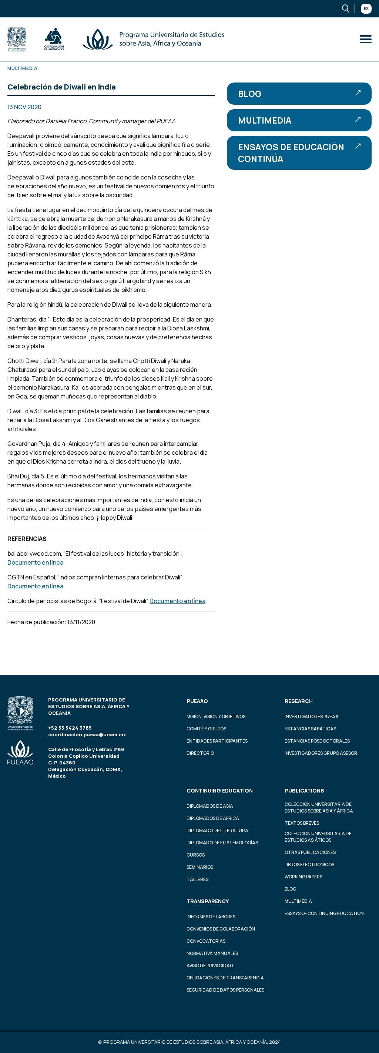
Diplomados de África (213, 818)
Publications (304, 790)
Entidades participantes (217, 741)
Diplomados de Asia (210, 806)
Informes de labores (211, 917)
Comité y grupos (206, 729)
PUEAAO (197, 700)
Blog (249, 94)
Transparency (208, 901)
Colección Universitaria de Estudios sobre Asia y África (319, 807)
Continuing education (220, 790)
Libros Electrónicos (309, 864)
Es (366, 8)
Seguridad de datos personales (225, 990)
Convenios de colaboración (221, 929)
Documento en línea (35, 562)
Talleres (197, 879)
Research (299, 700)
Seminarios (200, 867)
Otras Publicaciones (310, 852)
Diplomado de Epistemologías (222, 843)
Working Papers (303, 877)
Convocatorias (206, 941)
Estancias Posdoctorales (317, 741)
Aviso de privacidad (210, 965)
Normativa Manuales (212, 953)
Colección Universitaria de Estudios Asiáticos (318, 836)
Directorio (200, 753)
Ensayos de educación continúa (291, 153)
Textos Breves (302, 823)
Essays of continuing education (324, 913)
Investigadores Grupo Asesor (321, 753)
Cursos (196, 855)
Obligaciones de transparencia (225, 978)
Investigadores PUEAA (312, 716)
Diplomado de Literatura (217, 830)
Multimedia (264, 120)
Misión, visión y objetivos (216, 716)
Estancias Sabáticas (310, 729)
